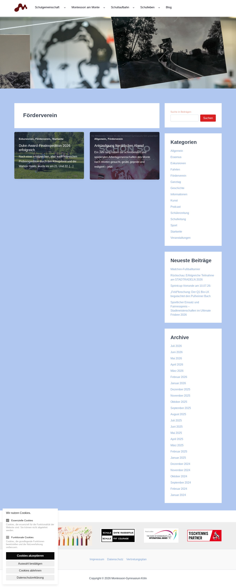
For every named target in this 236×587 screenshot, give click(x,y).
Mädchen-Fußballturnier (185, 269)
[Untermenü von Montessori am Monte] (104, 7)
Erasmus (176, 157)
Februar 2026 (179, 377)
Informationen (179, 194)
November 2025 (180, 395)
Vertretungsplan (136, 559)
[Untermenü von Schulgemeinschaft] (65, 7)
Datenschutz (115, 559)
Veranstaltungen (181, 237)
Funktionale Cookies (22, 537)
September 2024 (181, 482)
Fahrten (175, 169)
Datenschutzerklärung (30, 577)
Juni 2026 (177, 352)
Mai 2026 (176, 358)
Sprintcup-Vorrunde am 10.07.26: (191, 285)
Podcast (176, 206)
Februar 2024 (179, 488)
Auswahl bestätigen (30, 563)
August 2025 (178, 414)
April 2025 (177, 439)
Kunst (174, 200)
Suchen (208, 118)
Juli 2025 (176, 420)
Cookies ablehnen (30, 570)
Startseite (57, 138)
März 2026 (177, 370)
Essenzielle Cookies (22, 520)
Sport (174, 225)
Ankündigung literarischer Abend (119, 145)
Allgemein (100, 138)
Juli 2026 (176, 345)
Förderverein (42, 138)
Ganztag (176, 181)
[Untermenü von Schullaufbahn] (133, 7)
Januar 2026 (178, 383)
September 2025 (181, 408)
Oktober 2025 (179, 401)
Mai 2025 (176, 432)
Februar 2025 (179, 451)
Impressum (97, 559)
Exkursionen (26, 138)
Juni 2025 (177, 426)
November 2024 (180, 470)
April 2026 (177, 364)
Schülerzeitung (180, 212)
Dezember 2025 (180, 389)
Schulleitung (178, 219)
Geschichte (177, 188)
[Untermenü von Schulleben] (159, 7)
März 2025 (177, 445)
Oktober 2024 (179, 476)
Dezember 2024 (180, 463)
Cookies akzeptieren (30, 555)
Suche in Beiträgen (181, 111)
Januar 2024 (178, 495)
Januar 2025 (178, 457)
